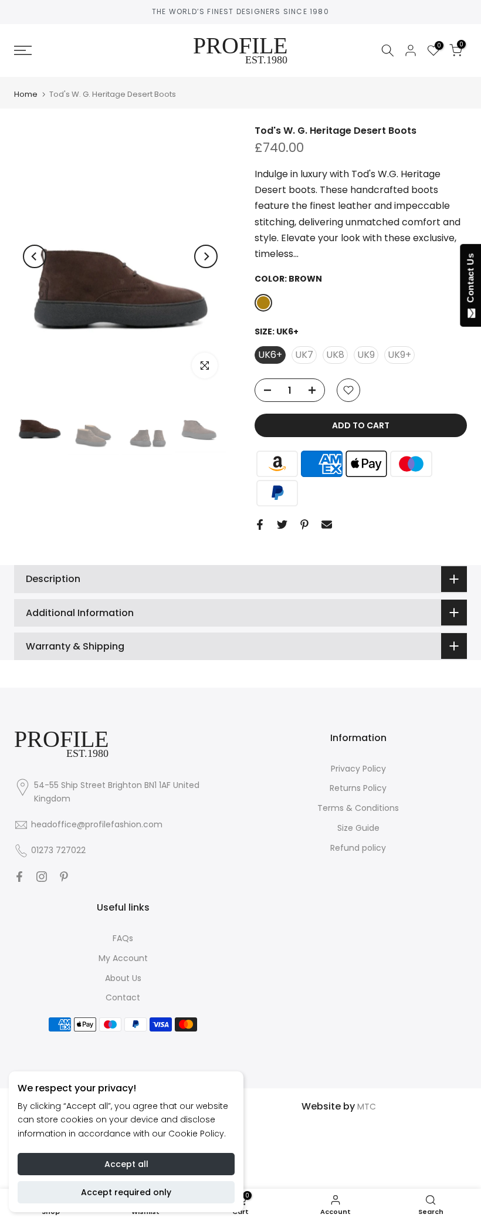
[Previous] (34, 256)
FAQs (123, 938)
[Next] (206, 256)
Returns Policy (358, 788)
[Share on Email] (326, 524)
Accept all (126, 1164)
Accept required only (126, 1192)
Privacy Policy (358, 768)
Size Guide (358, 828)
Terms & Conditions (358, 808)
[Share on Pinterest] (304, 524)
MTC (366, 1106)
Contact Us (470, 280)
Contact (123, 997)
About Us (123, 978)
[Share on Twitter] (282, 524)
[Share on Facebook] (260, 524)
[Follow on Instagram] (41, 877)
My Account (123, 958)
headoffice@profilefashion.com (96, 824)
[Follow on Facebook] (19, 877)
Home (26, 94)
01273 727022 (58, 850)
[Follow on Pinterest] (64, 877)
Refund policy (358, 848)
